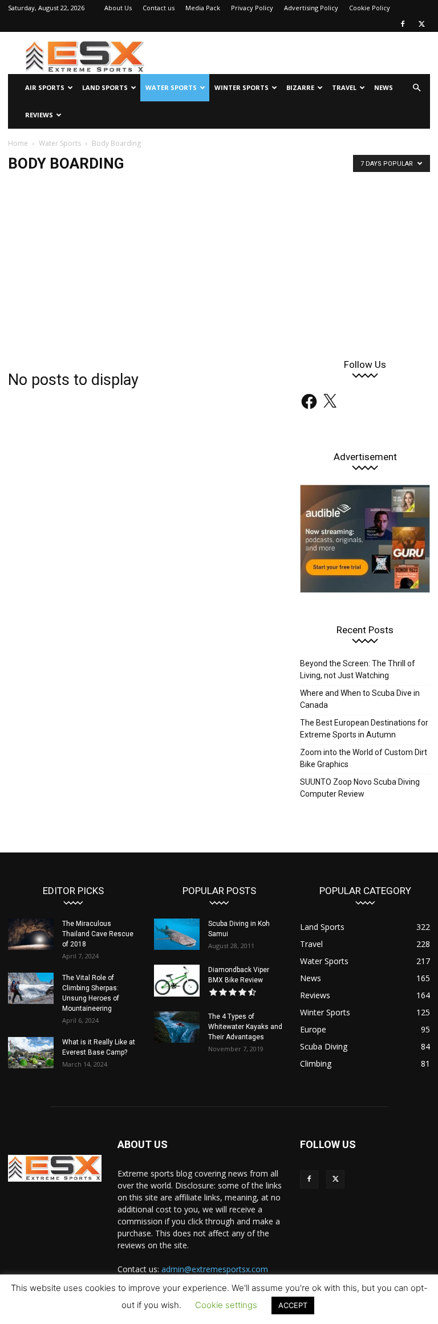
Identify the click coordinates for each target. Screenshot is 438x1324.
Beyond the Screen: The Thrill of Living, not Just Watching (357, 669)
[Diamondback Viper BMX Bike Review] (177, 981)
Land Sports (105, 87)
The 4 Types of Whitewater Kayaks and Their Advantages (245, 1027)
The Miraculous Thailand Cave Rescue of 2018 (97, 934)
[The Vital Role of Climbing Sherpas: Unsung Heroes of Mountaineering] (31, 988)
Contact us (159, 7)
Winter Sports (241, 87)
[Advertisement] (219, 266)
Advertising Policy (311, 7)
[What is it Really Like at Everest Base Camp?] (31, 1052)
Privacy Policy (252, 7)
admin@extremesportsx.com (214, 1269)
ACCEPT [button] (292, 1305)
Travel (344, 87)
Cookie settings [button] (226, 1305)
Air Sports (44, 87)
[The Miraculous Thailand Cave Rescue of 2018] (31, 934)
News (383, 87)
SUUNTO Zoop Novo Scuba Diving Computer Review (360, 787)
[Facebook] (402, 24)
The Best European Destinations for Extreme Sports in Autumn (364, 728)
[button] (416, 88)
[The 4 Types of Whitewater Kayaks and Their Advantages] (177, 1027)
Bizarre (300, 87)
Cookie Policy (369, 7)
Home (18, 143)
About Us (118, 7)
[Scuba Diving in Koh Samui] (177, 934)
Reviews (39, 114)
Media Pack (202, 7)
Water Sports (171, 87)
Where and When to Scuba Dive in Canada (360, 699)
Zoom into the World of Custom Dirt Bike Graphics (363, 758)
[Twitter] (421, 24)
